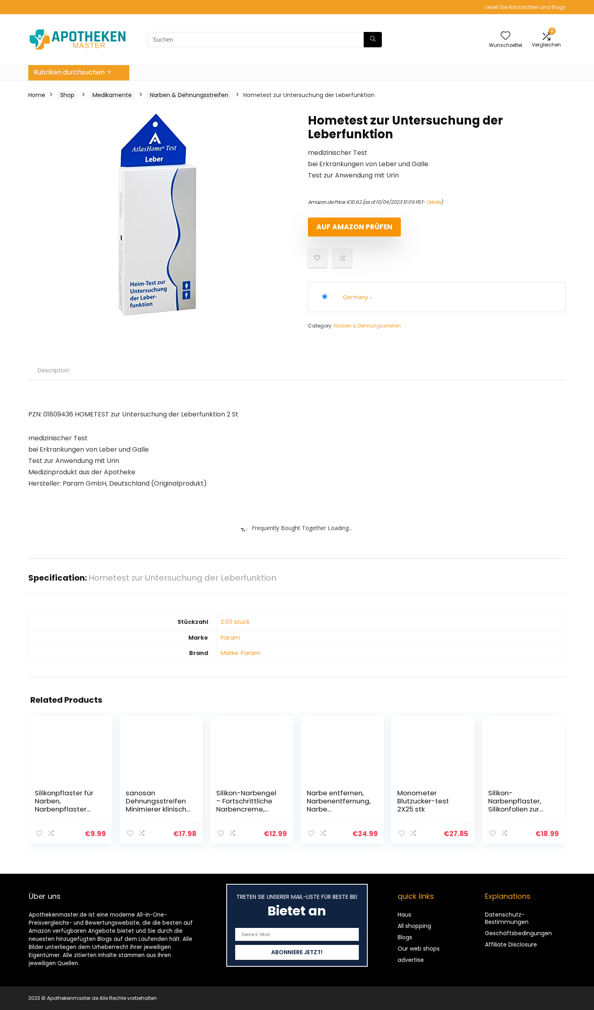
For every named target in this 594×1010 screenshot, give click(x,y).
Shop (67, 95)
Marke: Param (240, 653)
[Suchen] (373, 39)
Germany (355, 297)
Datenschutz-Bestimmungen (507, 918)
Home (36, 95)
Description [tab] (54, 370)
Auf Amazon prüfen (354, 227)
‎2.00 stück (235, 622)
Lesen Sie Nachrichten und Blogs (525, 7)
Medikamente (112, 95)
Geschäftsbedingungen (518, 933)
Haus (404, 915)
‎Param (230, 638)
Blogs (405, 937)
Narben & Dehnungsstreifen (189, 95)
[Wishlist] (505, 36)
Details (433, 202)
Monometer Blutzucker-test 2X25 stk (423, 801)
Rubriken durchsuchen (69, 72)
